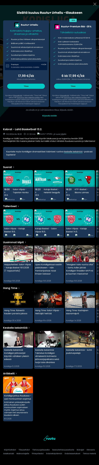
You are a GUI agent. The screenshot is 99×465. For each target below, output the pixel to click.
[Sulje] (94, 4)
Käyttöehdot (10, 450)
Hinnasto (91, 450)
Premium (15, 64)
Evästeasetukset (72, 453)
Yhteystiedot (38, 453)
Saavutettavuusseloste (63, 450)
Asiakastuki (8, 453)
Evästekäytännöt (54, 453)
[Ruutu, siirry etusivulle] (49, 439)
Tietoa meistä (89, 453)
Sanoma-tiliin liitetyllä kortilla (28, 97)
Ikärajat (80, 450)
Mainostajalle (22, 453)
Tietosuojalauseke (41, 450)
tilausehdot (17, 95)
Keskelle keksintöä (73, 151)
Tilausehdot (24, 450)
